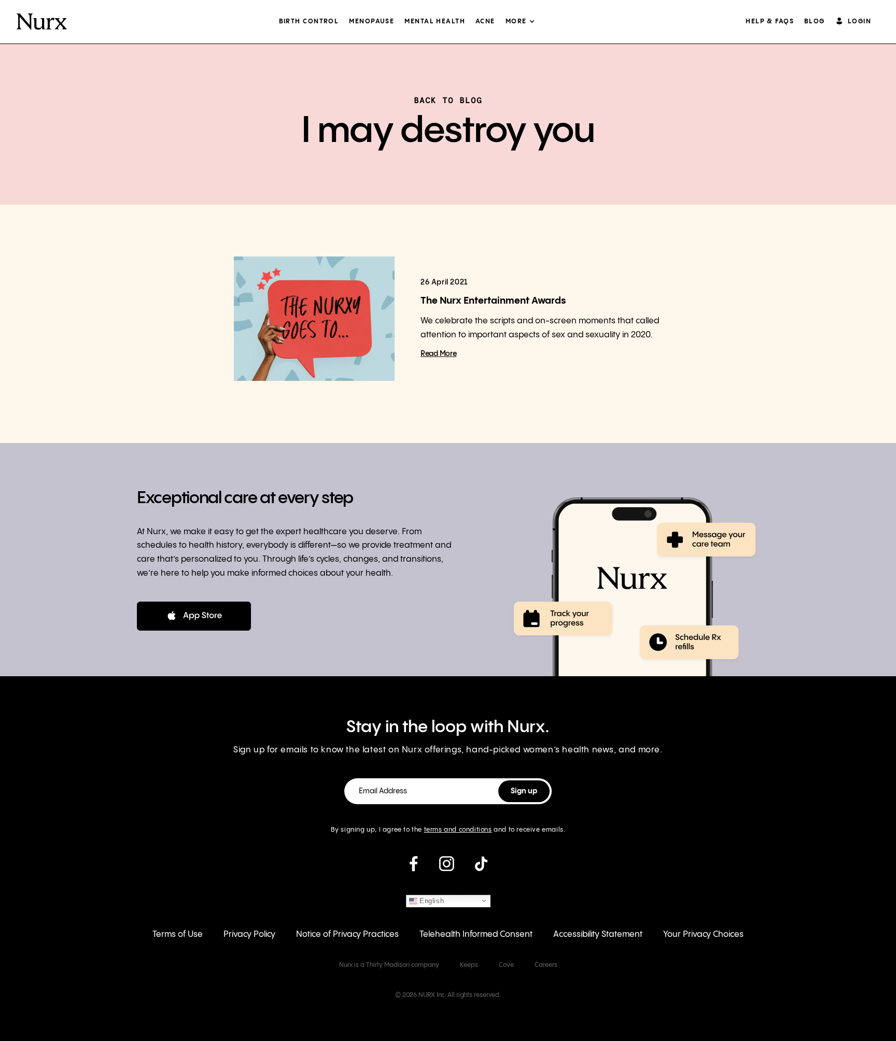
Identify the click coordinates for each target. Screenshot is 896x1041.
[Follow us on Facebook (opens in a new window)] (413, 868)
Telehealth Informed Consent (476, 934)
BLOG (814, 21)
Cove (506, 965)
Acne (485, 21)
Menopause (371, 21)
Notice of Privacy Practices (347, 934)
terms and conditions (458, 829)
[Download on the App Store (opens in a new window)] (194, 616)
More (516, 21)
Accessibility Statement (597, 934)
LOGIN (859, 21)
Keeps (469, 965)
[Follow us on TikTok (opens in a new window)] (481, 868)
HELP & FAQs (770, 21)
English (430, 900)
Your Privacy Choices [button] (703, 934)
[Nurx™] (42, 21)
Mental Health (434, 21)
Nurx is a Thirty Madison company (389, 965)
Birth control (309, 21)
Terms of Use (177, 934)
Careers (546, 965)
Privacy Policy (249, 934)
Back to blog (448, 100)
